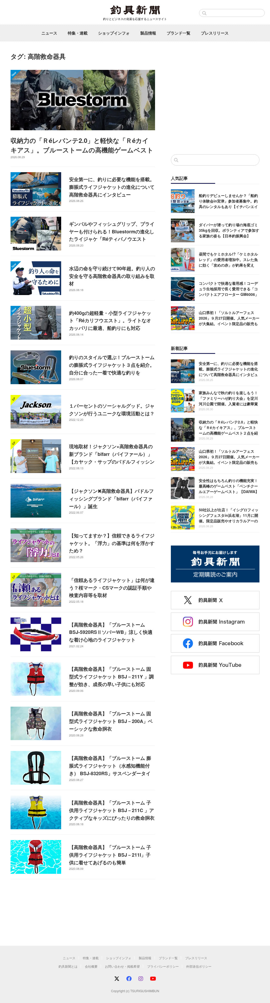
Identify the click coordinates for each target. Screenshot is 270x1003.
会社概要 (91, 966)
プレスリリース (215, 33)
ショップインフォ (114, 33)
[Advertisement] (215, 107)
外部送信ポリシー (198, 966)
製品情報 (148, 33)
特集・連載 (78, 33)
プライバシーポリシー (163, 966)
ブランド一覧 (178, 33)
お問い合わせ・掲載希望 (122, 966)
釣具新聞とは (68, 966)
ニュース (49, 33)
